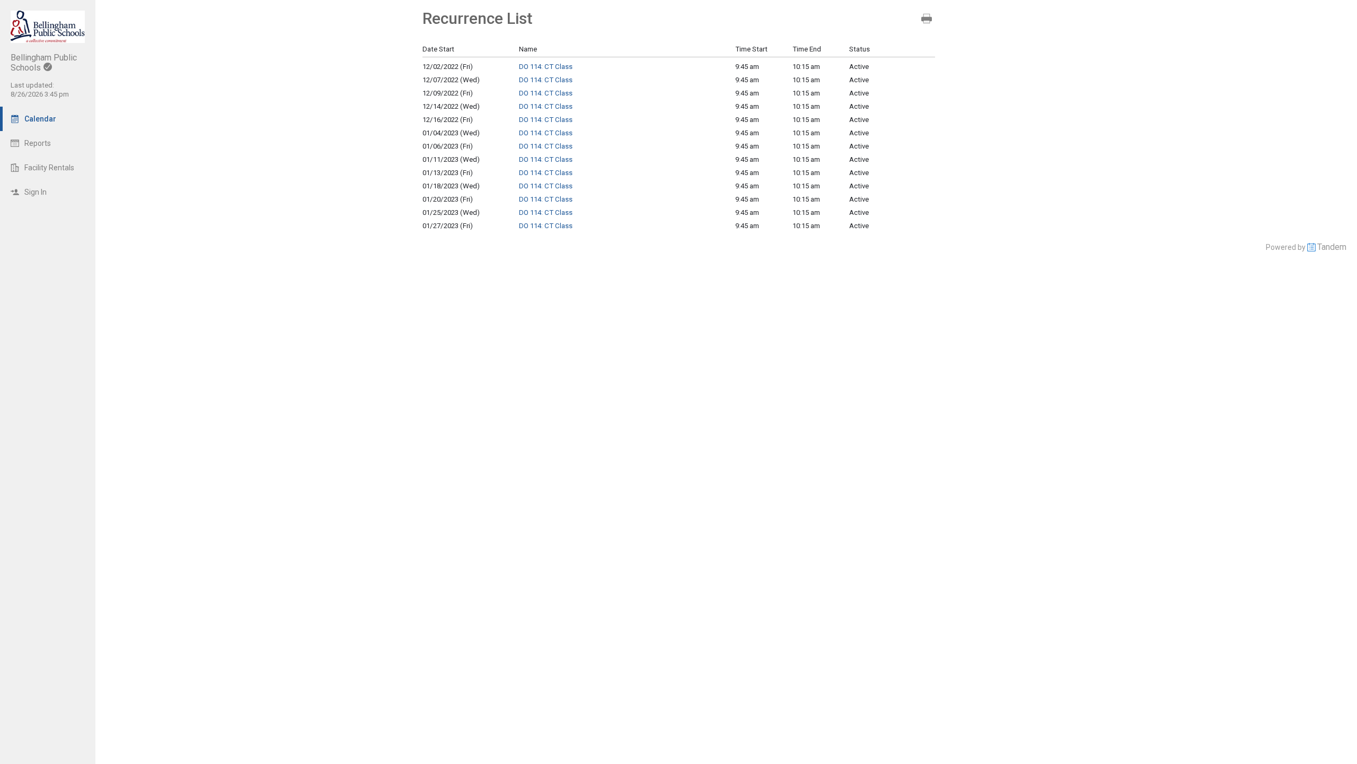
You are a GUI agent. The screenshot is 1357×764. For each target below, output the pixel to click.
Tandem (1331, 247)
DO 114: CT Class (545, 67)
